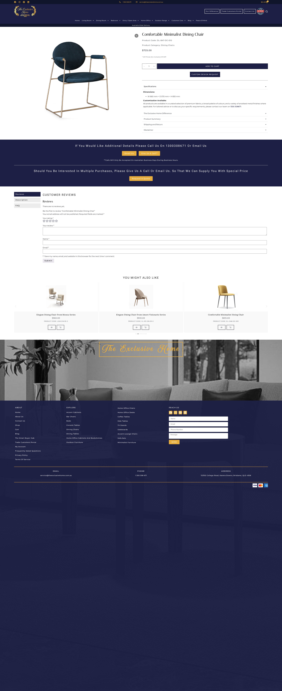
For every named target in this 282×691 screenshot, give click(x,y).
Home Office (146, 20)
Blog (189, 20)
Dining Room (101, 20)
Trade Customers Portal (25, 442)
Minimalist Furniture (127, 442)
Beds (68, 421)
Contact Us (20, 421)
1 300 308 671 (141, 475)
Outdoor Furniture (74, 442)
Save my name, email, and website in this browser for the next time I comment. (80, 256)
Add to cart (212, 66)
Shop (17, 425)
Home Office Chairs (126, 408)
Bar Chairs (71, 417)
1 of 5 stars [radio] (44, 221)
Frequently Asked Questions (28, 451)
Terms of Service (22, 459)
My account (20, 447)
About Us (19, 417)
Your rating (48, 218)
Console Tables (73, 425)
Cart (17, 429)
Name (46, 239)
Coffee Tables (124, 417)
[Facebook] (15, 2)
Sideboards (123, 430)
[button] (15, 306)
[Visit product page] (52, 327)
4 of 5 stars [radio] (53, 221)
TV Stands (122, 425)
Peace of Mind (201, 20)
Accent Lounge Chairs (127, 434)
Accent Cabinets (73, 412)
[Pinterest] (24, 2)
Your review (48, 226)
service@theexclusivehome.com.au (56, 475)
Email (46, 248)
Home (77, 20)
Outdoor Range (161, 20)
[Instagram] (19, 2)
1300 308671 (235, 107)
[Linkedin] (28, 2)
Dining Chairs (167, 45)
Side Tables (123, 421)
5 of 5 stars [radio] (56, 221)
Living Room (87, 20)
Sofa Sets (122, 438)
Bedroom (114, 20)
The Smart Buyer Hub (24, 438)
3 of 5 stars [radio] (50, 221)
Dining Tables (72, 434)
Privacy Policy (21, 455)
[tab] (27, 194)
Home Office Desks (126, 412)
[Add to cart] (60, 327)
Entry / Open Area (129, 20)
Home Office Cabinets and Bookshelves (84, 438)
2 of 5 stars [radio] (47, 221)
